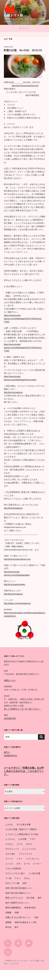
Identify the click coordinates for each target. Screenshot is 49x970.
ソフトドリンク (25, 854)
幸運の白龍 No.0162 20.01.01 (23, 50)
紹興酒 (8, 922)
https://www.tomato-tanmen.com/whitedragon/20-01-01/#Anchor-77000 (23, 318)
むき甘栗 (22, 839)
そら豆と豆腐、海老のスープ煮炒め (21, 829)
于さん (27, 878)
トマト (19, 859)
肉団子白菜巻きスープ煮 (25, 922)
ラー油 (8, 878)
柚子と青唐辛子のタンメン (17, 903)
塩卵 (24, 883)
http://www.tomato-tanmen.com (25, 85)
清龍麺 (8, 912)
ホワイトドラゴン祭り (15, 873)
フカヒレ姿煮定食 (13, 868)
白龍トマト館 (13, 15)
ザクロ (29, 844)
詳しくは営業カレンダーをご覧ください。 (22, 709)
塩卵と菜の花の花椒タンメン (18, 893)
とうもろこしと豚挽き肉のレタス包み (22, 834)
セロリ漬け (10, 854)
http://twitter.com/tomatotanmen (17, 603)
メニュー (26, 28)
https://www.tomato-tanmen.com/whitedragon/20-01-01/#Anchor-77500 (23, 347)
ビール (27, 863)
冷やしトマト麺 (12, 883)
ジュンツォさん (29, 849)
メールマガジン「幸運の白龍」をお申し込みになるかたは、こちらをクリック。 (24, 771)
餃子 (17, 927)
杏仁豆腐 (30, 898)
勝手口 (7, 752)
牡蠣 (17, 912)
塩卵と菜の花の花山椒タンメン (19, 888)
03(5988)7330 (10, 718)
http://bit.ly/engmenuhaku (14, 584)
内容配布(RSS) (10, 755)
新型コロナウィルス (14, 898)
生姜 (36, 917)
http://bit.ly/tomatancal (13, 392)
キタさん (9, 844)
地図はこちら (10, 680)
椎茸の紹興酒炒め (13, 907)
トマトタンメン (33, 859)
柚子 (40, 898)
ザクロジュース (12, 849)
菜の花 (8, 927)
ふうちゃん (10, 839)
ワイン (18, 878)
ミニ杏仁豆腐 (34, 873)
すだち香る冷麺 (23, 824)
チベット (9, 859)
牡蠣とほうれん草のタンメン (18, 917)
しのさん (9, 824)
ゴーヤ (19, 844)
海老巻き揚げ (30, 907)
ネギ (19, 863)
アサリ (33, 839)
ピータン (37, 863)
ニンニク (9, 863)
